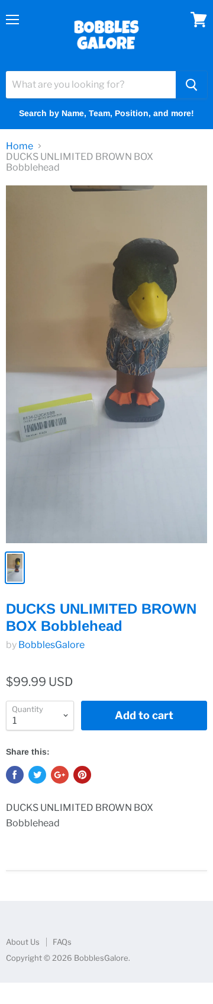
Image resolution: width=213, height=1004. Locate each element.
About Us (23, 942)
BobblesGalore (51, 644)
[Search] (191, 84)
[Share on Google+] (60, 775)
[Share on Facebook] (15, 775)
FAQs (62, 942)
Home (19, 146)
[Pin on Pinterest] (82, 775)
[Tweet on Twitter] (37, 775)
